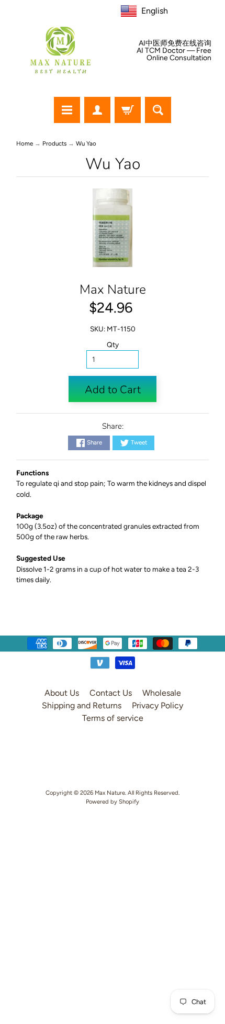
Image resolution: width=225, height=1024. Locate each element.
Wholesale (161, 693)
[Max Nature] (60, 50)
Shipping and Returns (81, 705)
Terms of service (112, 718)
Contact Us (110, 693)
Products (54, 143)
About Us (61, 693)
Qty (113, 344)
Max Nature (113, 289)
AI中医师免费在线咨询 (175, 43)
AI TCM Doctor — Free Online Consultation (174, 54)
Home (24, 143)
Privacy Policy (157, 705)
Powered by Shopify (112, 801)
